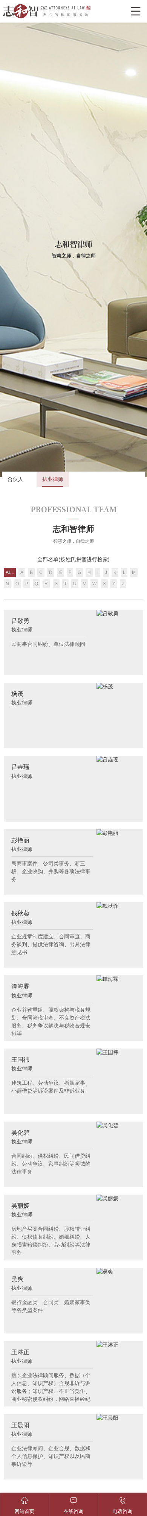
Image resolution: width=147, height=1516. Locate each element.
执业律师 (52, 479)
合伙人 (15, 479)
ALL (10, 572)
